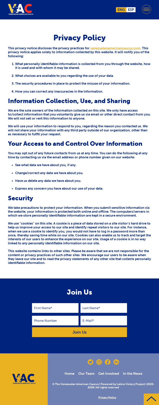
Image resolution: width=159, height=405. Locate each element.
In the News (132, 373)
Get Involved (108, 373)
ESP (131, 10)
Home (69, 373)
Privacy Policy (107, 397)
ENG (121, 10)
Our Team (86, 373)
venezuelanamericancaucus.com (115, 48)
